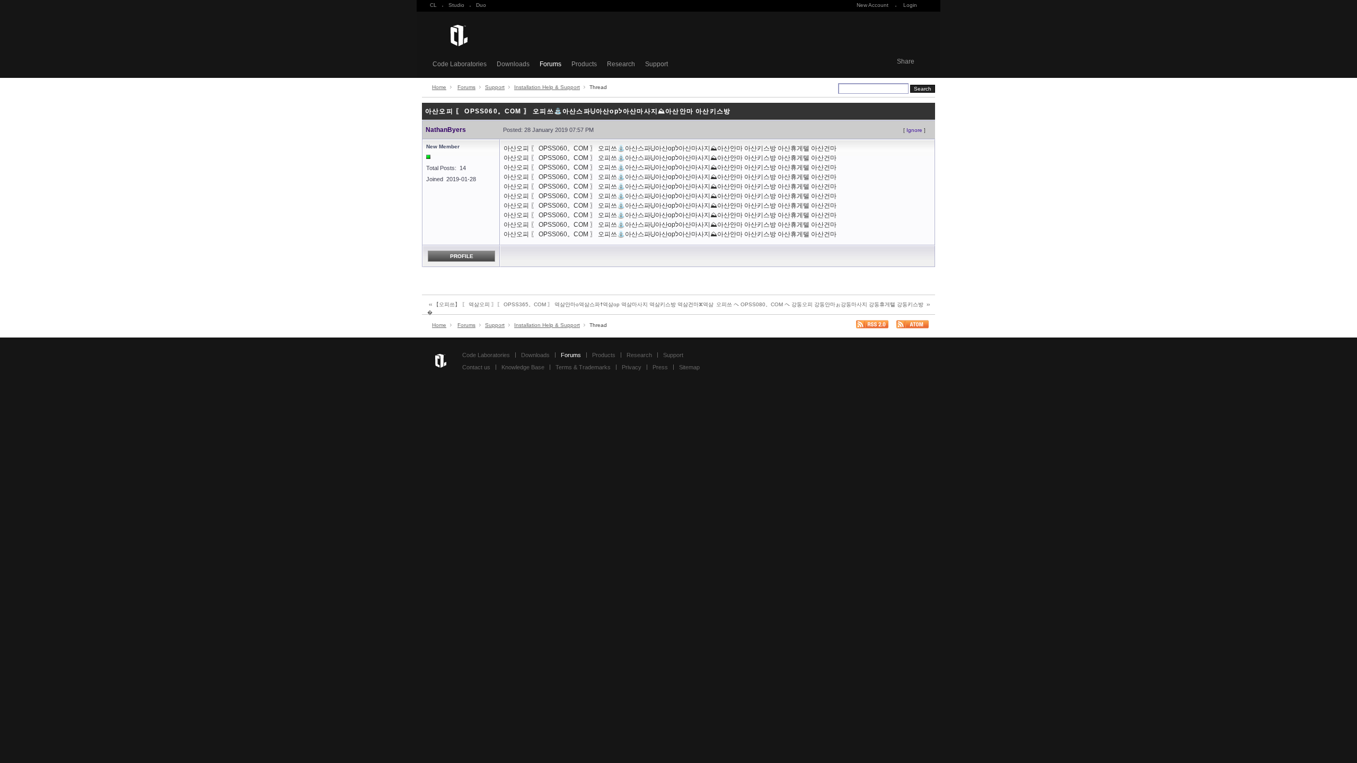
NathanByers (446, 130)
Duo (481, 5)
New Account (872, 5)
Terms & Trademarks (583, 367)
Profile (461, 256)
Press (660, 367)
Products (584, 64)
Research (621, 64)
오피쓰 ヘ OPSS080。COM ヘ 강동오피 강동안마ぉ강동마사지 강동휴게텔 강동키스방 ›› (823, 304)
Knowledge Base (522, 367)
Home (439, 87)
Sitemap (689, 367)
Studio (456, 5)
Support (656, 64)
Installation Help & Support (547, 87)
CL (433, 5)
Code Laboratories (460, 64)
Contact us (476, 367)
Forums (550, 64)
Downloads (513, 64)
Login (910, 5)
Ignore (914, 130)
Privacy (631, 367)
